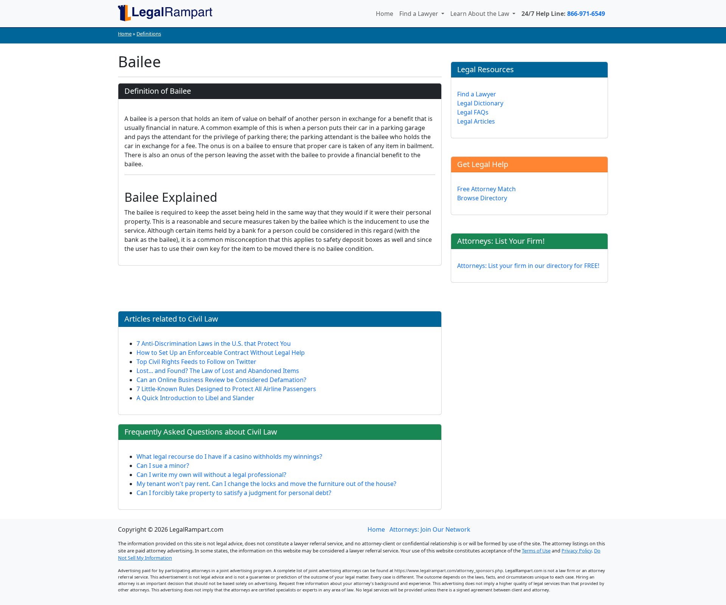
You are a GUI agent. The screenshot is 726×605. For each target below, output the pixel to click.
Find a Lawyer (419, 13)
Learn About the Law (480, 13)
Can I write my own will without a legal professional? (211, 474)
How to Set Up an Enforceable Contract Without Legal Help (221, 352)
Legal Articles (476, 121)
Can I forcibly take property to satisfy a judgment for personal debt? (234, 493)
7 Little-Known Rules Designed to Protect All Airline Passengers (226, 389)
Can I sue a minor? (163, 465)
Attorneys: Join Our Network (429, 529)
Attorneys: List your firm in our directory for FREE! (528, 265)
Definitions (149, 33)
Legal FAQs (473, 112)
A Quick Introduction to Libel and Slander (195, 398)
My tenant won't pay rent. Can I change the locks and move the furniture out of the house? (266, 484)
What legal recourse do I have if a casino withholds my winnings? (229, 456)
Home (384, 13)
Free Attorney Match (486, 189)
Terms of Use (536, 550)
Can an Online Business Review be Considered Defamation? (221, 380)
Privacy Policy (577, 550)
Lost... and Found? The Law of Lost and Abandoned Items (218, 371)
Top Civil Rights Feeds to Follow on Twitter (196, 361)
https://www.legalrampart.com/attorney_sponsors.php (448, 570)
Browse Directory (482, 198)
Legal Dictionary (480, 103)
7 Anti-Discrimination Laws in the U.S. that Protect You (214, 343)
